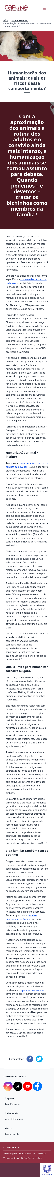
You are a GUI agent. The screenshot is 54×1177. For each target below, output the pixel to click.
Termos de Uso (10, 1158)
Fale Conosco (12, 1104)
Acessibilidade (13, 1119)
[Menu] (44, 8)
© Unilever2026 (11, 1147)
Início (5, 20)
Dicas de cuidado (20, 20)
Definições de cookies (31, 1158)
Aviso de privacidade (13, 1153)
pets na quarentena (33, 990)
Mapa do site (12, 1134)
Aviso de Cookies (35, 1153)
